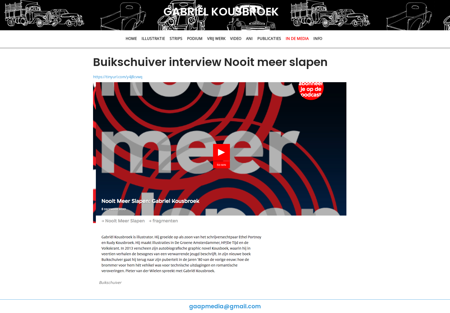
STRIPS (176, 38)
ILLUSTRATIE (153, 38)
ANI (249, 38)
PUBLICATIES (269, 38)
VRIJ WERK (216, 38)
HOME (131, 38)
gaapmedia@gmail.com (225, 306)
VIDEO (235, 38)
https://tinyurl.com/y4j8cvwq (117, 76)
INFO (317, 38)
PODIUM (194, 38)
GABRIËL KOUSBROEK (221, 11)
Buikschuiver (110, 282)
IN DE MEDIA (297, 38)
